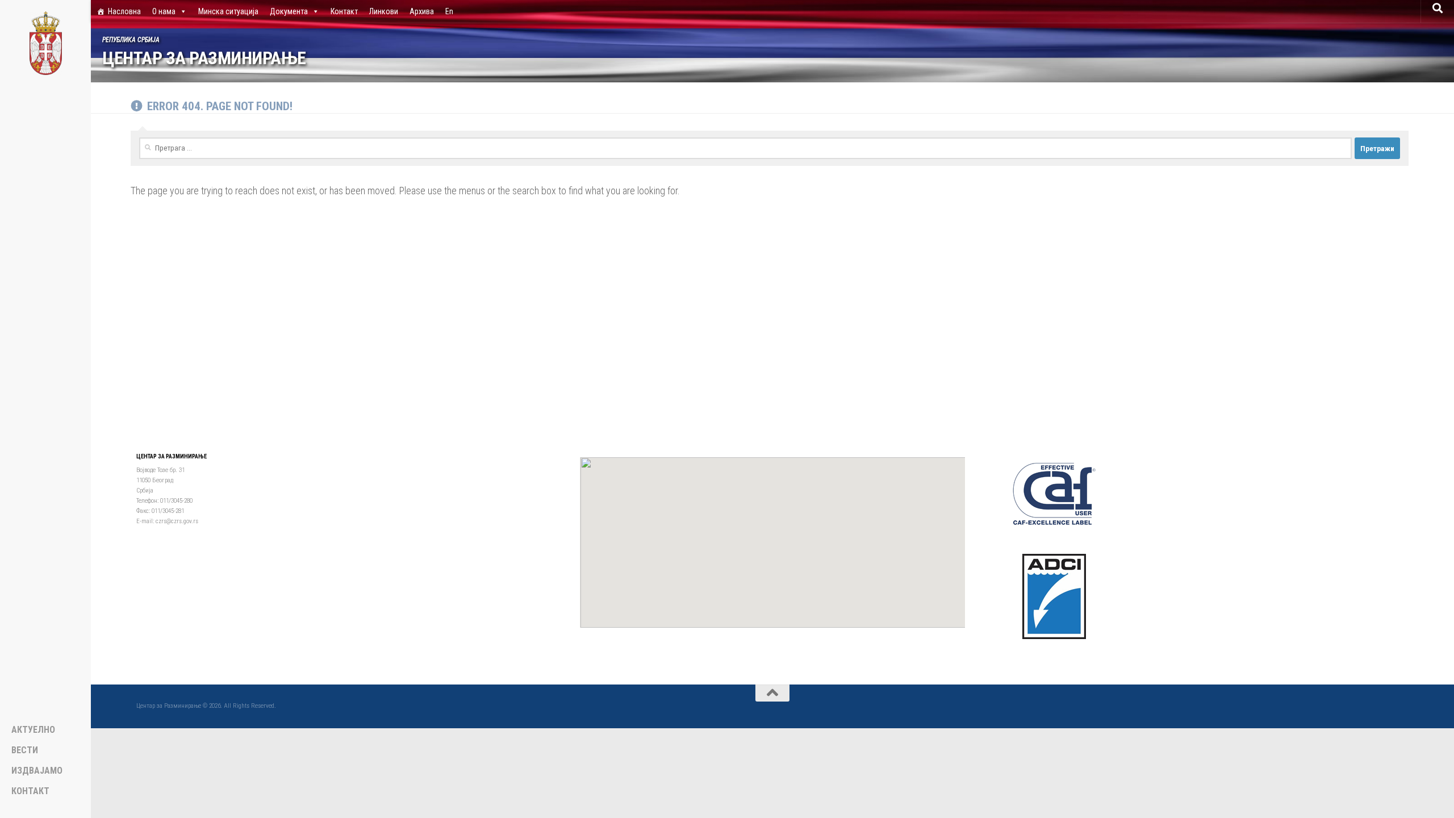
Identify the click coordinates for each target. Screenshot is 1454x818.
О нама (164, 11)
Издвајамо (36, 771)
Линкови (383, 11)
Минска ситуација (228, 11)
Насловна (124, 11)
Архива (422, 11)
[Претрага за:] (745, 148)
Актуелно (33, 730)
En (449, 11)
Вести (24, 750)
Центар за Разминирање (204, 58)
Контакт (344, 11)
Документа (289, 11)
